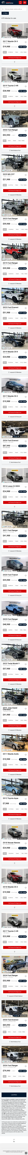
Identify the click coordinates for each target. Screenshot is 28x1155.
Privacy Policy (21, 1151)
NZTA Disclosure (18, 1152)
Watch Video (23, 37)
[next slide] (27, 30)
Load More (14, 1095)
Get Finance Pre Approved (14, 57)
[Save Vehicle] (25, 42)
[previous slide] (3, 30)
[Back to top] (26, 1153)
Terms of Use (9, 1152)
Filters (6, 13)
